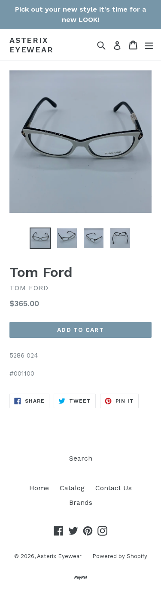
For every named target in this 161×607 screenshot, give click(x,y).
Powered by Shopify (119, 556)
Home (39, 488)
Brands (80, 502)
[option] (40, 238)
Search (80, 458)
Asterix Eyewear (31, 45)
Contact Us (113, 488)
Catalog (72, 488)
